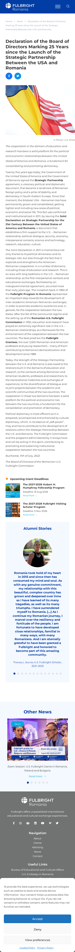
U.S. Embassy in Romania (37, 874)
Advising (37, 847)
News (20, 21)
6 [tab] (34, 674)
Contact (37, 856)
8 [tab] (41, 674)
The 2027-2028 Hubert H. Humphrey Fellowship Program (44, 486)
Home (9, 21)
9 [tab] (45, 674)
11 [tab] (53, 674)
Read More (28, 495)
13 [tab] (60, 674)
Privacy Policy (45, 947)
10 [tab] (49, 674)
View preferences (37, 940)
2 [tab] (18, 674)
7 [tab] (37, 674)
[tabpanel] (37, 603)
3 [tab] (22, 674)
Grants (37, 842)
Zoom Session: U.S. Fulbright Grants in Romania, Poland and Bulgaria (38, 768)
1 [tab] (14, 674)
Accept (37, 919)
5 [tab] (30, 674)
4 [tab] (26, 674)
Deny (37, 929)
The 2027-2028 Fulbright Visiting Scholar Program (44, 505)
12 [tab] (57, 674)
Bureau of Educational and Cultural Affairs (37, 869)
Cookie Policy (27, 947)
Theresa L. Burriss (23, 662)
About (37, 838)
